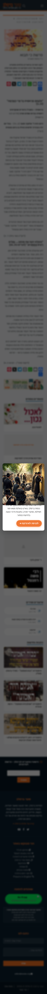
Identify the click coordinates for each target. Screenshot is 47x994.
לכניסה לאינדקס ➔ (29, 523)
